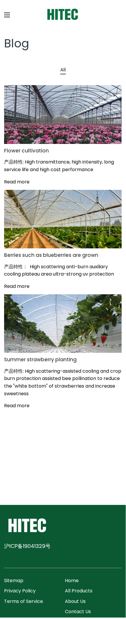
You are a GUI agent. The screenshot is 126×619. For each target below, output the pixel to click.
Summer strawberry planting (40, 359)
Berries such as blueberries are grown (51, 255)
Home (72, 580)
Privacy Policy (20, 590)
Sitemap (13, 580)
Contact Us (78, 611)
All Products (78, 590)
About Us (75, 601)
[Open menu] (5, 15)
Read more (17, 181)
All (63, 69)
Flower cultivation (26, 151)
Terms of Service (23, 601)
